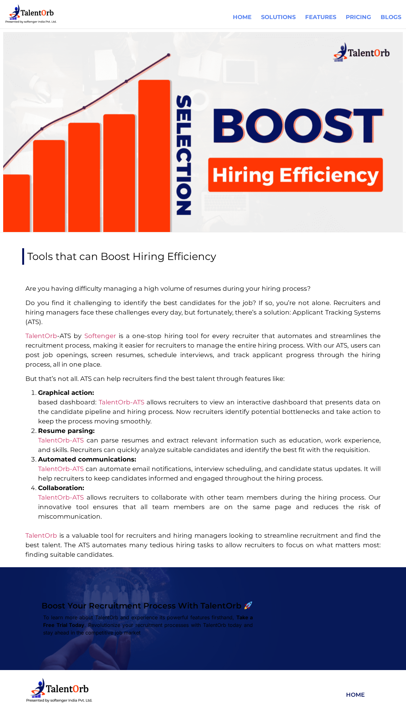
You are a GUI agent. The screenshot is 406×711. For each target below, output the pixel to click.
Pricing (358, 17)
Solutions (278, 17)
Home (242, 17)
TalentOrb (41, 535)
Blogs (391, 17)
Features (320, 17)
